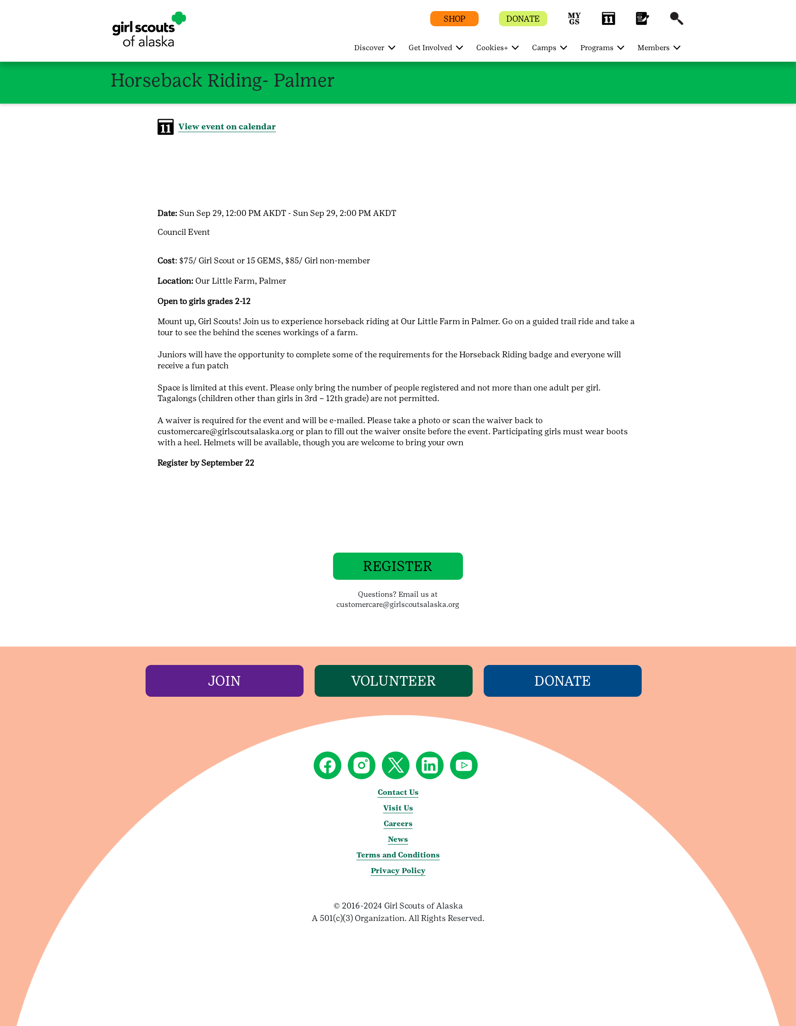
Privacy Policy (398, 870)
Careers (398, 823)
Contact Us (398, 792)
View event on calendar (227, 126)
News (398, 839)
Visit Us (398, 808)
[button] (574, 22)
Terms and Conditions (398, 855)
